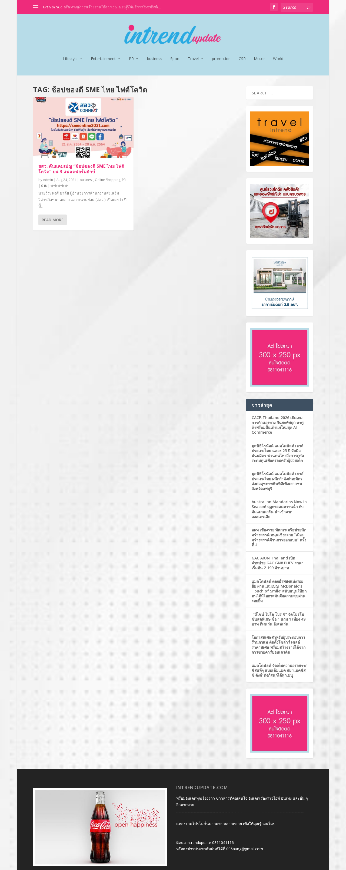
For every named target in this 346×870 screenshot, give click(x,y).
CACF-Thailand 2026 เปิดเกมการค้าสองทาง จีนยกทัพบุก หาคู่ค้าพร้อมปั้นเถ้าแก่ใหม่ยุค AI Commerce (278, 425)
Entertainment (103, 59)
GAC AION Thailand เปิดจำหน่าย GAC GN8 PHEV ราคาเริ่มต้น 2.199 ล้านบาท (278, 562)
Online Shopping (107, 179)
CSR (242, 59)
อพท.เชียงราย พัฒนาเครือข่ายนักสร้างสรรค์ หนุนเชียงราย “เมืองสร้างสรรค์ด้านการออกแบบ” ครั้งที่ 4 (279, 537)
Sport (175, 59)
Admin (48, 179)
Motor (259, 59)
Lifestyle (70, 59)
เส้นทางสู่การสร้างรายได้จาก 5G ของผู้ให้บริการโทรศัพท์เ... (112, 6)
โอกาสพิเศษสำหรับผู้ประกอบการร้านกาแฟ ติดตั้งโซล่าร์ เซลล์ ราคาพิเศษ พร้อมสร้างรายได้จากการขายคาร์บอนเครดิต (278, 645)
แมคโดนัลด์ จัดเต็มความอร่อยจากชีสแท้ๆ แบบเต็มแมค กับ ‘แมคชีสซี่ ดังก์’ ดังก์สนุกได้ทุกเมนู (279, 670)
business (154, 59)
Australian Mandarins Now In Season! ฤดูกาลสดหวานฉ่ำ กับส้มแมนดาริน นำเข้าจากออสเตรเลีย (279, 509)
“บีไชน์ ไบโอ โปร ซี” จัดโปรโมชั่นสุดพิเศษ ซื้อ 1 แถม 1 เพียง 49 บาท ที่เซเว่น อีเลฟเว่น (278, 619)
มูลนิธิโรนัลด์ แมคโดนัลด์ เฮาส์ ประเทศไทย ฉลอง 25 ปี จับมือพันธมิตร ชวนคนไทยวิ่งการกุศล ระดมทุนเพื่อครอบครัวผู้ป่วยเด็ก (278, 453)
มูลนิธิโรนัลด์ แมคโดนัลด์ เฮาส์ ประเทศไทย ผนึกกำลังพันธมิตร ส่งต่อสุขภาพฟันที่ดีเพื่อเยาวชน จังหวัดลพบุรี (278, 481)
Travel (193, 59)
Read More (53, 219)
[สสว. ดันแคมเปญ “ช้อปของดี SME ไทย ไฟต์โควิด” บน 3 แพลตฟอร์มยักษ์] (83, 127)
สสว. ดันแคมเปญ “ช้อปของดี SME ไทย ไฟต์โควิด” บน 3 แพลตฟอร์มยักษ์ (81, 169)
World (278, 59)
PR (131, 59)
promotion (221, 59)
